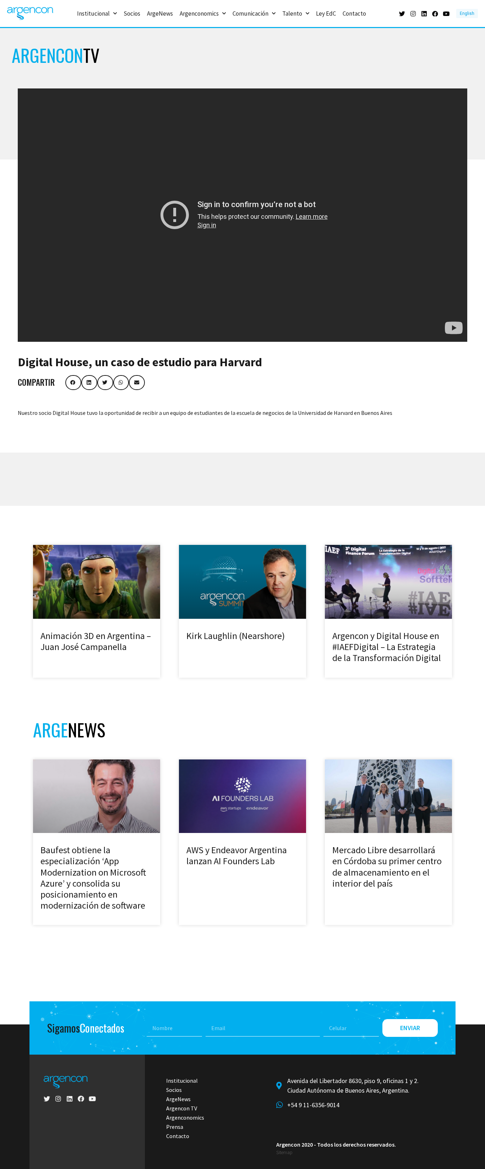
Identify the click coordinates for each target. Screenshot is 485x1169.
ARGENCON (55, 55)
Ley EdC (326, 13)
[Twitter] (402, 14)
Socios (132, 13)
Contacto (354, 13)
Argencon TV (181, 1108)
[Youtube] (446, 14)
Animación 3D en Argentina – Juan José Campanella (95, 641)
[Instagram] (413, 14)
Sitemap (284, 1152)
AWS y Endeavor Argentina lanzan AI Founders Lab (236, 855)
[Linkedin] (424, 14)
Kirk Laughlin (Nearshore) (235, 636)
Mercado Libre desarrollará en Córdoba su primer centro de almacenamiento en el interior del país (387, 866)
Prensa (174, 1126)
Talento (292, 13)
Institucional (93, 13)
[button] (73, 382)
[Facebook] (435, 14)
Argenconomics (199, 13)
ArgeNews (160, 13)
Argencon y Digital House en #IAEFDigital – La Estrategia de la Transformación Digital (386, 647)
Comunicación (250, 13)
